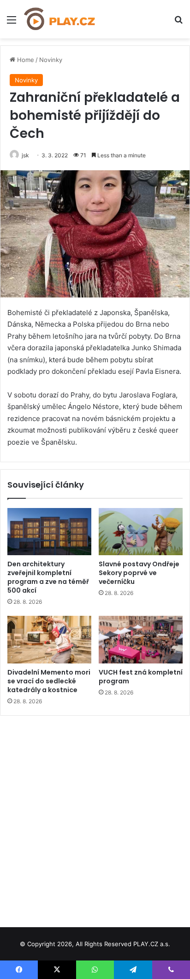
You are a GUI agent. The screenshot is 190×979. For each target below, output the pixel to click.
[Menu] (11, 22)
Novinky (50, 59)
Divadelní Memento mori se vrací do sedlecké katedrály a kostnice (48, 681)
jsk (25, 155)
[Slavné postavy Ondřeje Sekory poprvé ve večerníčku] (141, 532)
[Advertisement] (95, 818)
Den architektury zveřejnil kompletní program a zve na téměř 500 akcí (48, 577)
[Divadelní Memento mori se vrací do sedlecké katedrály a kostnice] (49, 639)
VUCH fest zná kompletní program (141, 677)
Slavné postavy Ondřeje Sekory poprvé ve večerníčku (139, 572)
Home (24, 59)
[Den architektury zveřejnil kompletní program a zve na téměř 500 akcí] (49, 532)
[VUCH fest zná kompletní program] (141, 639)
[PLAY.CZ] (60, 19)
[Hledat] (178, 22)
